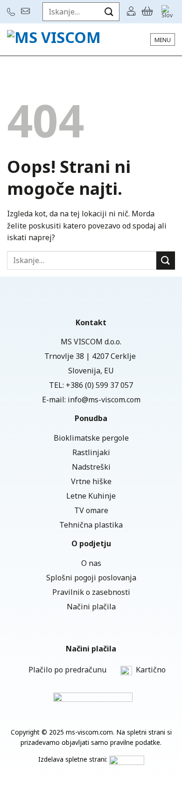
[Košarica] (147, 11)
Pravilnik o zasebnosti (91, 592)
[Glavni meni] (162, 39)
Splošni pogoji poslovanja (91, 577)
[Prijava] (131, 11)
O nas (91, 563)
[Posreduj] (109, 11)
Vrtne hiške (91, 481)
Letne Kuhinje (91, 496)
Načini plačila (91, 606)
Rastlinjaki (91, 452)
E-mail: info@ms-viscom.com (26, 11)
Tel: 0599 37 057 (12, 12)
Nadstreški (91, 467)
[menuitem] (167, 12)
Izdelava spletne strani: (73, 759)
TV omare (91, 510)
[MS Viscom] (58, 39)
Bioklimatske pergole (91, 438)
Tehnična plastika (91, 525)
